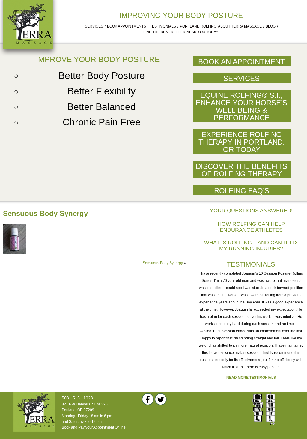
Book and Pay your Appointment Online (94, 427)
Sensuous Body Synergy (163, 263)
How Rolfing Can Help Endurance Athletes (251, 227)
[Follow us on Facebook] (148, 399)
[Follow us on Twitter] (161, 399)
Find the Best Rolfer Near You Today (180, 32)
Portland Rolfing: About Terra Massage (221, 26)
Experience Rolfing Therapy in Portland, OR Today (241, 142)
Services (94, 26)
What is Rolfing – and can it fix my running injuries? (251, 246)
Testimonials (163, 26)
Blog (271, 26)
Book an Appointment (241, 62)
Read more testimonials (251, 377)
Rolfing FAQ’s (241, 191)
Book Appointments (126, 26)
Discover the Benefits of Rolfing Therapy (241, 170)
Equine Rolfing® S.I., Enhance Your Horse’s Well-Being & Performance (241, 106)
